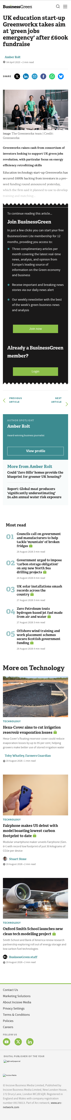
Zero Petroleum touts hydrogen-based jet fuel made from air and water (39, 612)
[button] (57, 6)
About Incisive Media (17, 1002)
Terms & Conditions (16, 1015)
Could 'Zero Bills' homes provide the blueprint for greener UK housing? (35, 474)
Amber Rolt (13, 57)
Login (35, 371)
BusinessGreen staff (23, 957)
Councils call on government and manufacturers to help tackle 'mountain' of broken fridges (39, 540)
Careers (8, 1027)
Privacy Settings (14, 1008)
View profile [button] (35, 451)
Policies (8, 1021)
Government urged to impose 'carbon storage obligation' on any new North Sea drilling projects (39, 566)
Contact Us (10, 990)
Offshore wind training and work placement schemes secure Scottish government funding (38, 637)
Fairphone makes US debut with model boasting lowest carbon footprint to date (30, 830)
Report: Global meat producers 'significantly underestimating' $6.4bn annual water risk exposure (34, 493)
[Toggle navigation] (64, 6)
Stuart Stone (17, 859)
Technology (12, 721)
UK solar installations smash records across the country (39, 590)
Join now (35, 329)
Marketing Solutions (17, 996)
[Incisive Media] (9, 1075)
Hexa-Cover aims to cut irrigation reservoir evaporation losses (32, 730)
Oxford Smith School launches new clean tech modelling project (33, 931)
